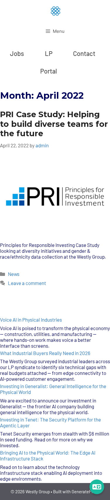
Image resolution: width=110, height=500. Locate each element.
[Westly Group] (55, 10)
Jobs (17, 53)
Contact (84, 53)
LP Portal (48, 62)
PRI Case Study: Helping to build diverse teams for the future (54, 124)
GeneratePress (85, 491)
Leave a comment (27, 283)
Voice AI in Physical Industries (31, 319)
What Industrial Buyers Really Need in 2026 (45, 353)
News (13, 274)
